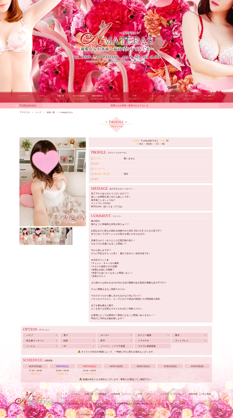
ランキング (178, 394)
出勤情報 (102, 394)
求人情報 (206, 394)
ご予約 (139, 394)
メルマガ (164, 394)
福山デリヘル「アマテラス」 (114, 414)
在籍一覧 (89, 394)
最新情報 (193, 394)
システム (75, 394)
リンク (63, 398)
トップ (63, 394)
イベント (151, 394)
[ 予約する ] (35, 374)
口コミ (128, 394)
